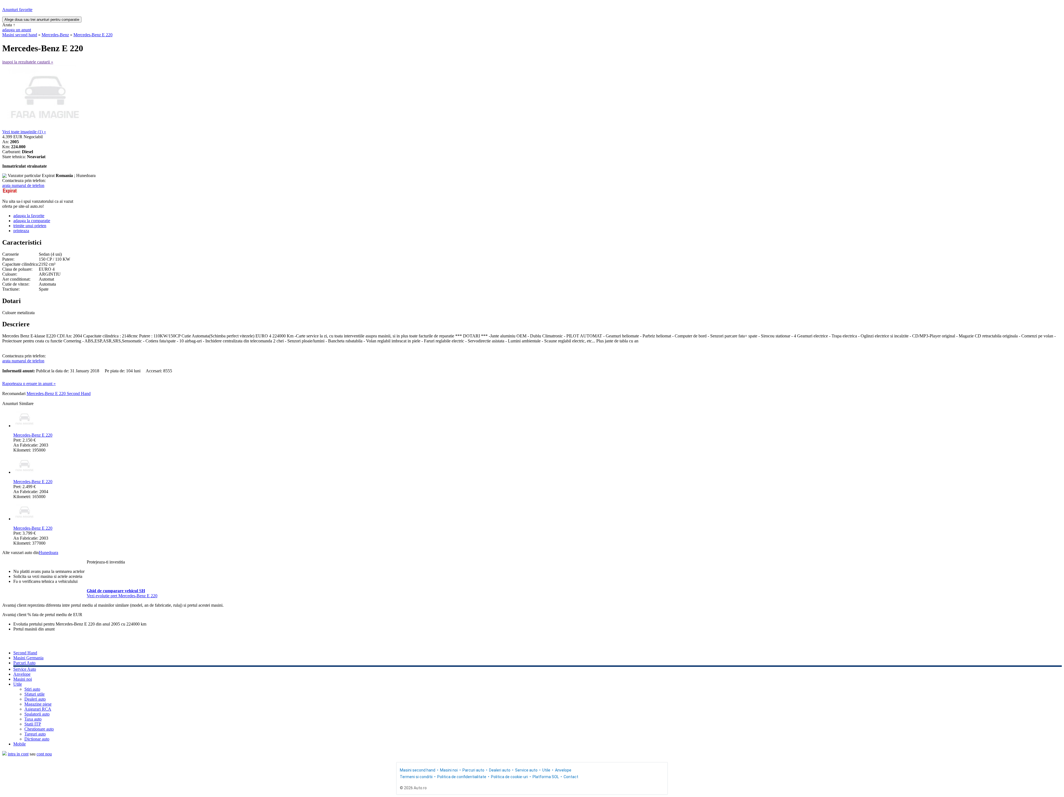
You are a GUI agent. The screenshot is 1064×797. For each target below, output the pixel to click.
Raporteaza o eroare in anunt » (29, 383)
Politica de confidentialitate (461, 777)
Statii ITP (32, 724)
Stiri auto (32, 689)
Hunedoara (48, 552)
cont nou (44, 754)
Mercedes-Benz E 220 (92, 34)
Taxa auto (33, 719)
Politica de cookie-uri (509, 777)
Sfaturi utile (34, 694)
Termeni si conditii (416, 777)
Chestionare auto (39, 729)
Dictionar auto (36, 739)
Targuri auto (35, 734)
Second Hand (25, 652)
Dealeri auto (35, 699)
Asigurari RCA (37, 709)
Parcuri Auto (24, 662)
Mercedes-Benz (55, 34)
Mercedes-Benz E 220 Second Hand (59, 393)
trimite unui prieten (29, 225)
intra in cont (18, 754)
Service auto (526, 770)
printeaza (21, 230)
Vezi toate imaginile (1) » (24, 131)
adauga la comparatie (31, 220)
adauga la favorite (28, 215)
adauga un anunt (16, 29)
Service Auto (24, 669)
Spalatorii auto (37, 714)
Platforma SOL (546, 777)
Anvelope (21, 674)
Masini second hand (19, 34)
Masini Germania (28, 657)
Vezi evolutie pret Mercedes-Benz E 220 (122, 595)
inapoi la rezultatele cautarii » (27, 62)
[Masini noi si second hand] (4, 754)
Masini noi (22, 679)
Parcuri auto (473, 770)
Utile (17, 684)
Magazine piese (38, 704)
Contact (571, 777)
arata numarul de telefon (23, 185)
